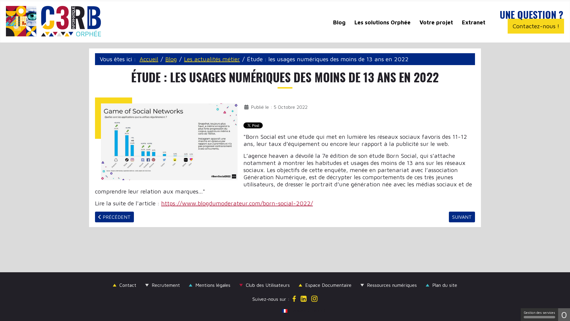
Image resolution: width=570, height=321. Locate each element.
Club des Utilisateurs (268, 285)
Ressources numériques (392, 285)
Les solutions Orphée (382, 22)
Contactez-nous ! (536, 26)
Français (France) (287, 310)
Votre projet (436, 22)
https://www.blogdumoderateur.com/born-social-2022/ (237, 203)
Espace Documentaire (328, 285)
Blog (339, 22)
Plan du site (444, 285)
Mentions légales (212, 285)
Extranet (473, 22)
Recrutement (166, 285)
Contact (127, 285)
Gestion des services (539, 312)
